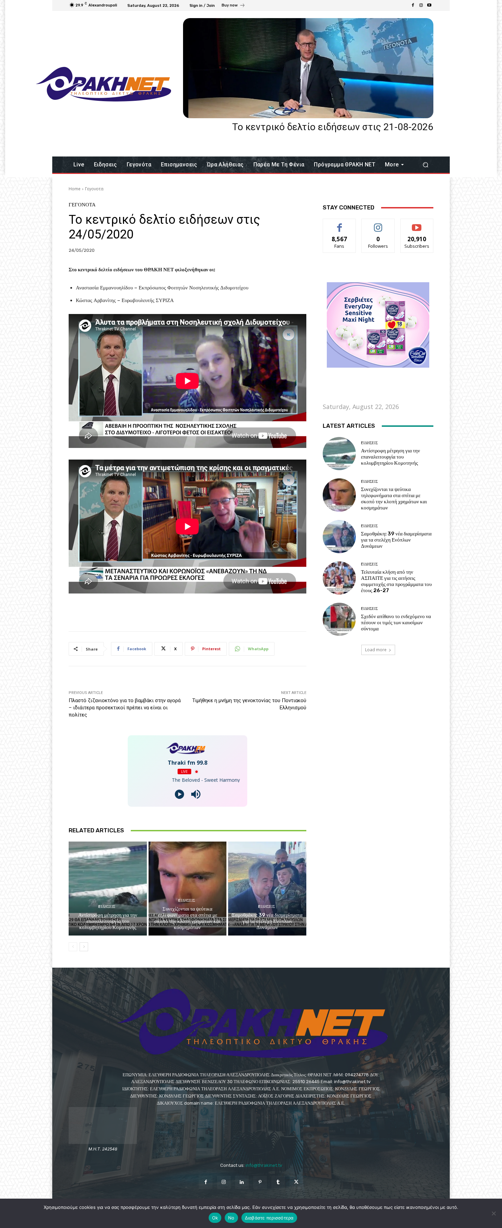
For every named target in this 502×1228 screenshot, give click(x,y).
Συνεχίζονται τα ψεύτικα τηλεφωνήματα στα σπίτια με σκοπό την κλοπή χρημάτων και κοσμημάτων (187, 918)
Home (75, 189)
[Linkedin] (242, 1182)
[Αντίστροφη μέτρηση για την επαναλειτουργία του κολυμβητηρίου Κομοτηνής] (108, 888)
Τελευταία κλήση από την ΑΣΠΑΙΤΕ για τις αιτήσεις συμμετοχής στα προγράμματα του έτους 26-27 (396, 581)
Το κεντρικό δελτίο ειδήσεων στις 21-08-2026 (332, 127)
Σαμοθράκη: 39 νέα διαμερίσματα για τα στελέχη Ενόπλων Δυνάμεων (267, 921)
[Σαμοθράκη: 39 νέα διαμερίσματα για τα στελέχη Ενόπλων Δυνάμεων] (267, 888)
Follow (378, 224)
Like (340, 224)
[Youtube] (429, 5)
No (231, 1217)
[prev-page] (73, 946)
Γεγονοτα (94, 189)
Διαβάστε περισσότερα (269, 1217)
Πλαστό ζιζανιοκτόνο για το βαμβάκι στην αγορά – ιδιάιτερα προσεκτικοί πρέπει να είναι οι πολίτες (125, 707)
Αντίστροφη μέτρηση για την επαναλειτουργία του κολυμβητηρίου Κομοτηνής (107, 921)
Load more (376, 650)
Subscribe (417, 224)
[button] (425, 165)
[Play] (179, 794)
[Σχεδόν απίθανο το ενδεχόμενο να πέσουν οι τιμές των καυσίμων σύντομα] (339, 619)
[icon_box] (233, 6)
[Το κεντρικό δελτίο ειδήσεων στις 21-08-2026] (308, 68)
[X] (296, 1182)
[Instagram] (421, 5)
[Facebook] (413, 5)
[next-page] (84, 946)
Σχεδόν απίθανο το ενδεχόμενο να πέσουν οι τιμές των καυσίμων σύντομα (396, 622)
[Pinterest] (260, 1182)
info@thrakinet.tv (264, 1165)
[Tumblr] (278, 1182)
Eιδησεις (106, 907)
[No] (493, 1213)
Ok (215, 1217)
